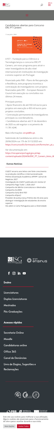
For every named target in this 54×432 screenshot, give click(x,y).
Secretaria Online (14, 332)
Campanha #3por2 (13, 195)
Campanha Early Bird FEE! (16, 192)
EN (51, 3)
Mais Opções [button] (9, 426)
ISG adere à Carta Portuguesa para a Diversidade (26, 206)
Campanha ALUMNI (13, 190)
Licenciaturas (11, 292)
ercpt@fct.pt (29, 132)
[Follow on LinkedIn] (19, 273)
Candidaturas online (15, 345)
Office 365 (10, 351)
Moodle (8, 339)
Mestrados (10, 305)
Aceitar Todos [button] (23, 426)
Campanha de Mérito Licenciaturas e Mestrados (25, 187)
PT (49, 3)
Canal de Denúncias (15, 358)
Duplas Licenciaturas (15, 299)
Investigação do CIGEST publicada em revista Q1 (25, 182)
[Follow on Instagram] (14, 273)
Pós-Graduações (13, 311)
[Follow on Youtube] (24, 273)
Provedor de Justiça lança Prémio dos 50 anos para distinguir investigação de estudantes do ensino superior (26, 200)
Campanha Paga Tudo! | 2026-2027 (20, 184)
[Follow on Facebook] (9, 273)
